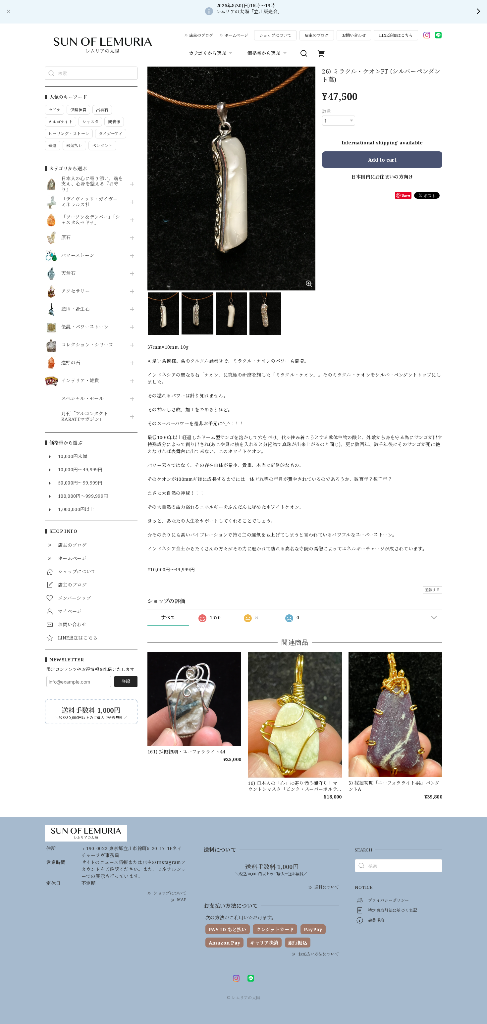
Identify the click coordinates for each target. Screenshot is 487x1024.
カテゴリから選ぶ (208, 53)
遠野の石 (70, 363)
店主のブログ (201, 35)
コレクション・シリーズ (87, 345)
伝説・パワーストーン (84, 327)
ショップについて (275, 35)
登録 (126, 681)
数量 (326, 111)
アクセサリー (75, 291)
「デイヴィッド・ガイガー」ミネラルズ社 (91, 202)
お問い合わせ (354, 35)
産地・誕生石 (75, 309)
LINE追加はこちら (396, 35)
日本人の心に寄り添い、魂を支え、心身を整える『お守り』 (92, 184)
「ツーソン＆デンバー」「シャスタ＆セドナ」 (90, 220)
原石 (66, 237)
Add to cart (382, 159)
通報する (432, 589)
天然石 (68, 273)
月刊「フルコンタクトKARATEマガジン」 (84, 416)
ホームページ (236, 35)
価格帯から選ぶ (263, 53)
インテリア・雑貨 (80, 381)
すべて (168, 617)
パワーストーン (77, 255)
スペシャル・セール (82, 398)
